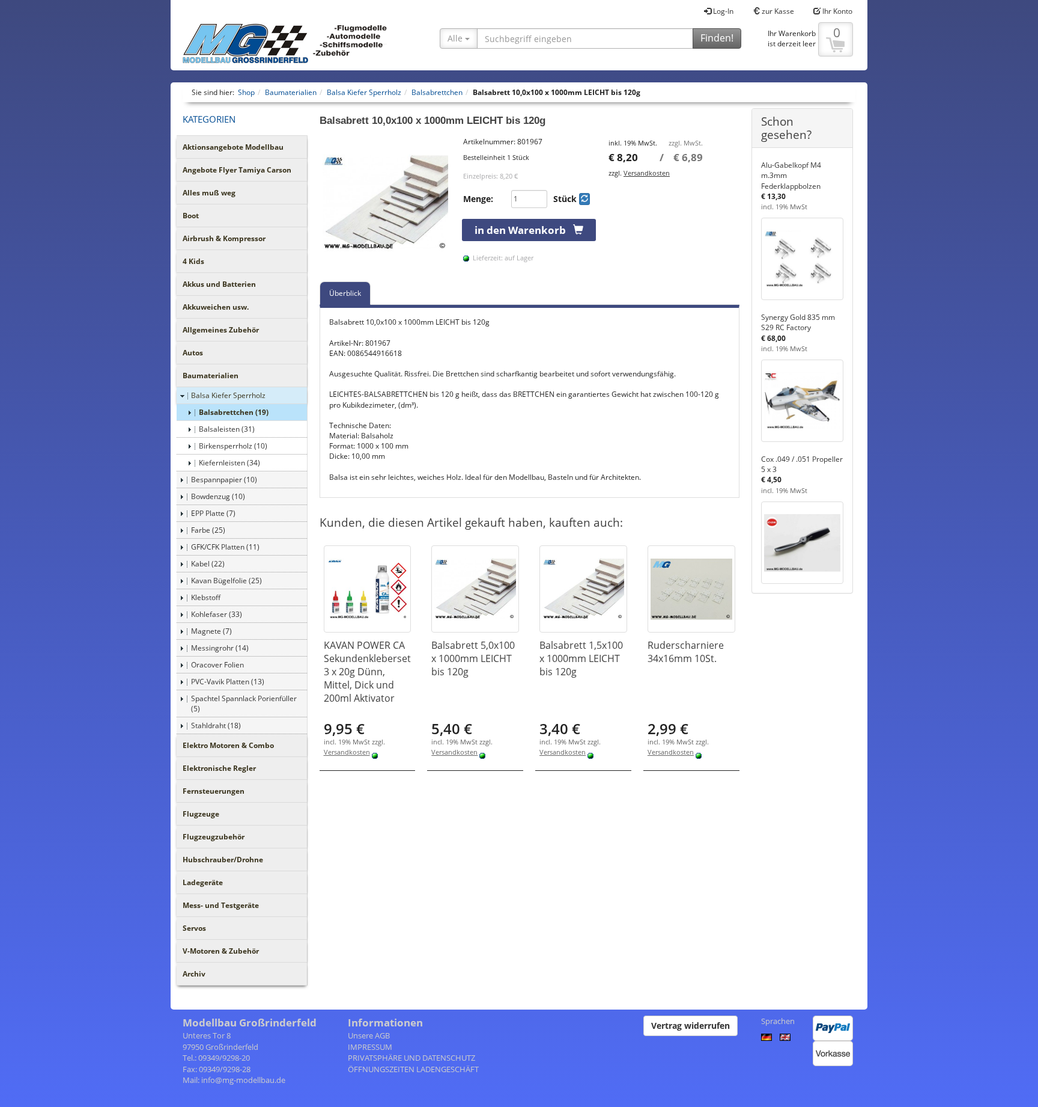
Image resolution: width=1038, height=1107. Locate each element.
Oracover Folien (217, 665)
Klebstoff (205, 597)
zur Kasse (777, 11)
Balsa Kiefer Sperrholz (228, 395)
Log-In (722, 11)
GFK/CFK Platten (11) (225, 547)
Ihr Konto (836, 11)
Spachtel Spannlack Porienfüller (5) (244, 703)
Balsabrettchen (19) (234, 412)
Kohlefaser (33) (216, 614)
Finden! (716, 37)
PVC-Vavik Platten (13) (227, 681)
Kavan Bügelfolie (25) (226, 580)
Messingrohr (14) (220, 648)
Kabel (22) (208, 564)
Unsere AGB (369, 1035)
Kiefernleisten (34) (229, 463)
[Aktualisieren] (584, 199)
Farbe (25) (208, 530)
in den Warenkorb (524, 230)
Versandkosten (647, 172)
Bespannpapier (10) (224, 479)
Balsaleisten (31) (227, 429)
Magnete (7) (211, 631)
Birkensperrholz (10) (233, 446)
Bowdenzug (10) (218, 496)
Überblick (345, 293)
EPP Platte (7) (213, 513)
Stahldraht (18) (216, 725)
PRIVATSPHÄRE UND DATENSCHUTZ (411, 1057)
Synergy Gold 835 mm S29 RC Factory (798, 322)
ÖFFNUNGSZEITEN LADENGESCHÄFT (413, 1069)
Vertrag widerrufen (690, 1025)
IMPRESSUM (370, 1046)
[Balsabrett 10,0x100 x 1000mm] (386, 203)
